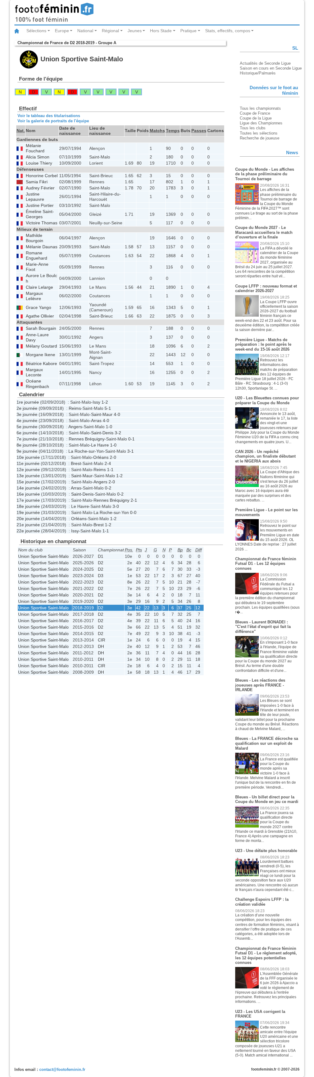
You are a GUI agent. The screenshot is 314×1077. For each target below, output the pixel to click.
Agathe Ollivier (40, 316)
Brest (76, 463)
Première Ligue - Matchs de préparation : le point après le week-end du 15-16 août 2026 (263, 344)
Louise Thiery (39, 163)
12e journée (28, 469)
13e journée (28, 475)
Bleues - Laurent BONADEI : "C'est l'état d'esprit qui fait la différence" (263, 627)
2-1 (134, 500)
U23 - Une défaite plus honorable (266, 850)
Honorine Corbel (42, 175)
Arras (96, 420)
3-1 (130, 451)
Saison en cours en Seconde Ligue (271, 68)
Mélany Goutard (41, 346)
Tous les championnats (260, 108)
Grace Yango (38, 307)
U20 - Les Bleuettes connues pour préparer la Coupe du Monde (267, 400)
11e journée (28, 463)
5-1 (108, 408)
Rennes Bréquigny (87, 438)
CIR (101, 639)
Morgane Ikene (40, 354)
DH (101, 646)
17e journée (28, 500)
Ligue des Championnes (261, 123)
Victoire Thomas (41, 223)
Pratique (188, 30)
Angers (75, 426)
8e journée (27, 445)
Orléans (101, 457)
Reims (75, 408)
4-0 (117, 414)
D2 (100, 562)
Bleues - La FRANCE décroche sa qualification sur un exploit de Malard (266, 743)
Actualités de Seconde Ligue (265, 63)
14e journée (28, 487)
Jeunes (135, 30)
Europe (62, 30)
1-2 (104, 402)
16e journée (28, 494)
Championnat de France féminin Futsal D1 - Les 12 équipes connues (265, 564)
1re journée (28, 402)
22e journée (28, 530)
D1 (100, 556)
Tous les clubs (253, 128)
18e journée (28, 506)
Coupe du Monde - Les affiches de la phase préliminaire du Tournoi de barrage (264, 174)
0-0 (133, 512)
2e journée (27, 408)
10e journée (28, 457)
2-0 (113, 457)
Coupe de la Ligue (256, 118)
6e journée (27, 432)
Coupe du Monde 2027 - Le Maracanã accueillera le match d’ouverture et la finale (264, 232)
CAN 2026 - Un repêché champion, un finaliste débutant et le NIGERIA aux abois (265, 456)
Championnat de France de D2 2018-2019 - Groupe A (66, 42)
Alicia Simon (37, 157)
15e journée (28, 481)
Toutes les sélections (259, 133)
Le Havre (100, 445)
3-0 (116, 506)
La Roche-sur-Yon (86, 451)
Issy (96, 402)
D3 (100, 575)
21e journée (28, 524)
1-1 (110, 469)
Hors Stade (161, 30)
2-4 (108, 463)
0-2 (108, 487)
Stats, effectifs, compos (227, 30)
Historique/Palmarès (258, 73)
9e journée (27, 451)
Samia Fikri (37, 182)
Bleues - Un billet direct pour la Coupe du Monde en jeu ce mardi (266, 799)
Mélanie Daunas (41, 247)
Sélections (36, 30)
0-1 (131, 438)
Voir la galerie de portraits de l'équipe (53, 121)
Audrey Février (40, 188)
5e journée (27, 426)
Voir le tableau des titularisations (48, 115)
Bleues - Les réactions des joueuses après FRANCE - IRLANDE (260, 685)
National (85, 30)
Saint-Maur (102, 414)
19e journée (28, 512)
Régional (110, 30)
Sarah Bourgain (41, 328)
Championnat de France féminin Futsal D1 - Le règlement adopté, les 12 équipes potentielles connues (266, 955)
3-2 (118, 432)
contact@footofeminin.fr (62, 1069)
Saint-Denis (102, 432)
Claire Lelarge (39, 287)
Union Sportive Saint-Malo (43, 556)
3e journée (27, 414)
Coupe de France (255, 113)
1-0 (109, 426)
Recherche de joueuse (259, 138)
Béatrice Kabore (41, 363)
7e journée (27, 438)
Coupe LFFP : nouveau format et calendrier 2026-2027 (266, 288)
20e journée (28, 518)
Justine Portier (40, 205)
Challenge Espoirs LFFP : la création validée (262, 902)
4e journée (27, 420)
